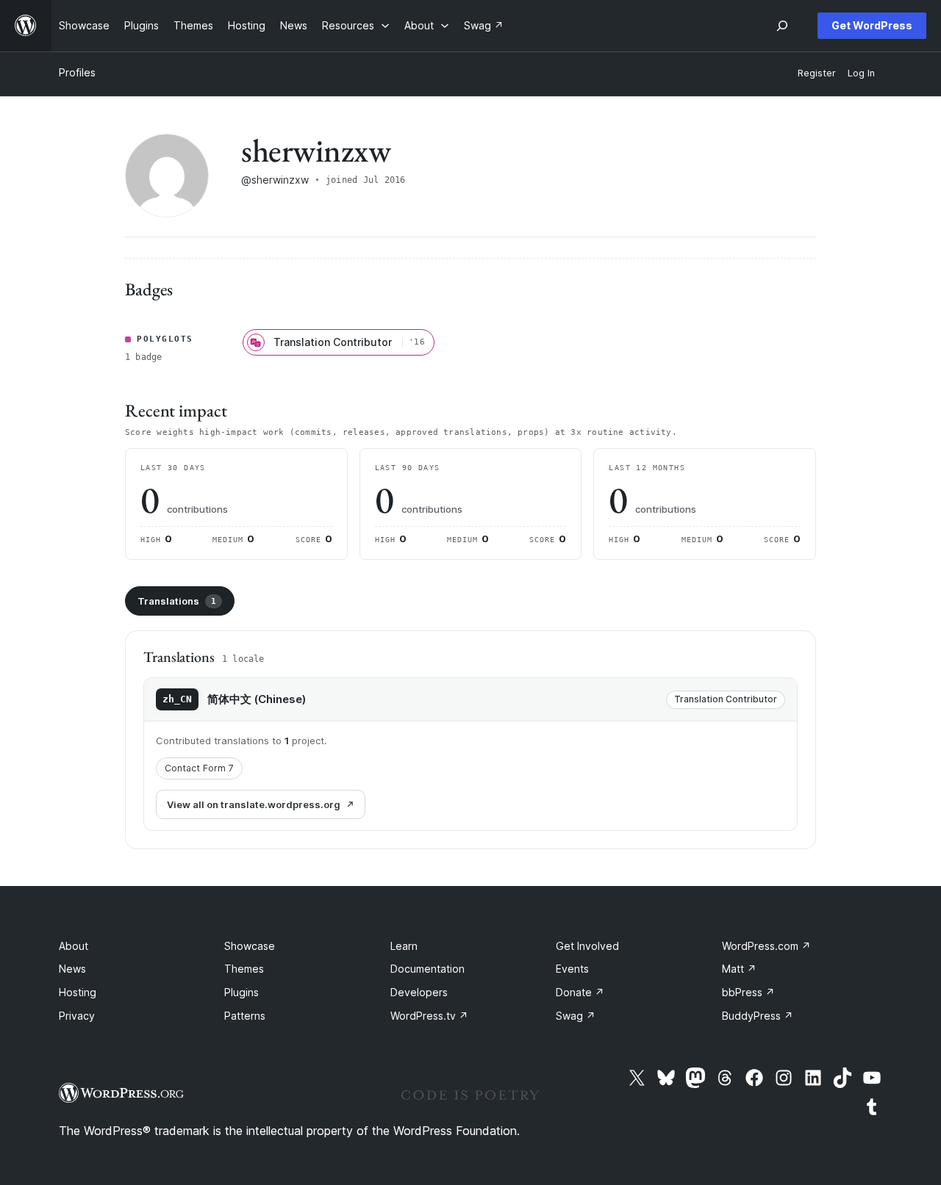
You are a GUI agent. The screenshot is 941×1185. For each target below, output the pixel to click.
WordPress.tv (429, 1015)
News (72, 968)
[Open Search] (782, 25)
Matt (739, 968)
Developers (419, 992)
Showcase (249, 946)
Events (572, 968)
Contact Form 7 (199, 768)
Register (817, 73)
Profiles (77, 72)
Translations (176, 601)
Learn (404, 946)
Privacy (77, 1015)
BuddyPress (757, 1015)
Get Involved (587, 946)
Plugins (241, 992)
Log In (861, 73)
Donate (580, 992)
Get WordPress (871, 25)
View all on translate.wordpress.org (253, 804)
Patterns (244, 1015)
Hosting (77, 992)
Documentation (427, 968)
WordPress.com (766, 946)
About (73, 946)
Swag (575, 1015)
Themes (244, 968)
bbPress (748, 992)
